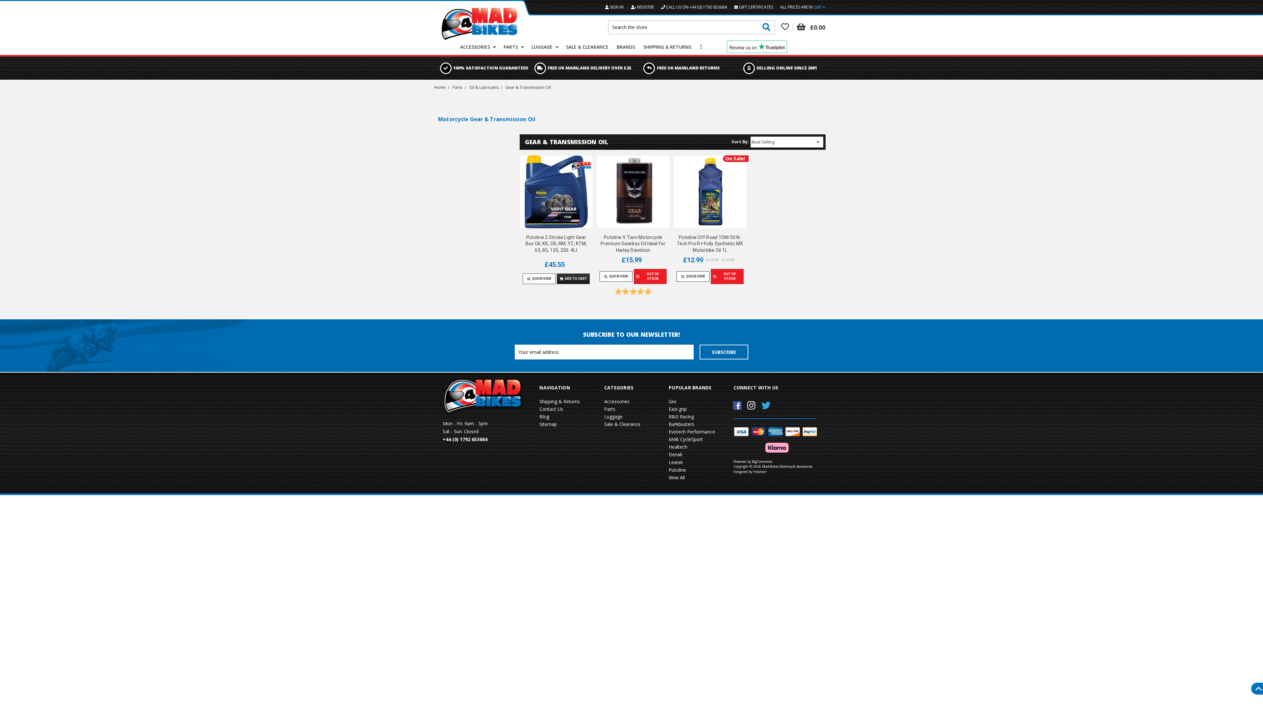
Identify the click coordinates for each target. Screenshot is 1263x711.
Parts (511, 47)
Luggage (543, 47)
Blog (544, 416)
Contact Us (551, 409)
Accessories (475, 47)
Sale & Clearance (587, 47)
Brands (626, 47)
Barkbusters (681, 424)
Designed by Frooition (750, 471)
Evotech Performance (692, 432)
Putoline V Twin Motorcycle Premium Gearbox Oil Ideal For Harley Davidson (633, 244)
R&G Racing (681, 416)
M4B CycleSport (686, 439)
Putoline (677, 470)
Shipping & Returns (667, 47)
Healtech (678, 447)
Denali (675, 454)
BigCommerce (762, 461)
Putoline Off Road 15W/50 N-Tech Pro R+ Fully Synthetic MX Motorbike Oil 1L (710, 244)
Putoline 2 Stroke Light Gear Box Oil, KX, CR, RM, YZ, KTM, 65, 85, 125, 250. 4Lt (556, 244)
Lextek (676, 462)
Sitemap (548, 424)
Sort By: (740, 142)
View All (677, 477)
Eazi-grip (678, 409)
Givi (672, 401)
